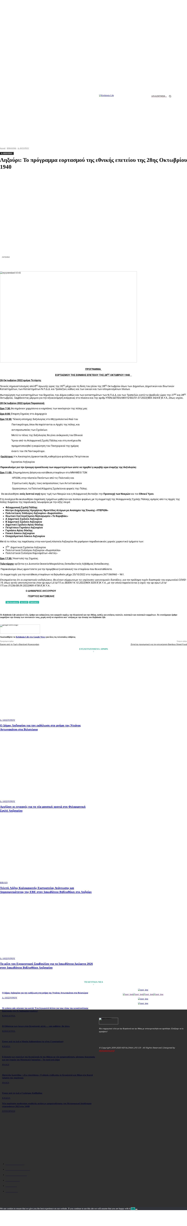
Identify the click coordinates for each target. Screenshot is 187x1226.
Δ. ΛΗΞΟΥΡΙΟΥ (7, 720)
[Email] (93, 264)
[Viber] (132, 264)
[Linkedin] (83, 264)
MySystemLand (106, 1051)
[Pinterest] (63, 264)
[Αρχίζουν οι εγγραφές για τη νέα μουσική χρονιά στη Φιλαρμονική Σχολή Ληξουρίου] (47, 770)
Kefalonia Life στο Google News (30, 637)
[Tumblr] (113, 264)
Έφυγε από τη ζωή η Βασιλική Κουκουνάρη (19, 644)
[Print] (103, 264)
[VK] (123, 264)
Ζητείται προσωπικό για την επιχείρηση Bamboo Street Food (159, 644)
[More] (142, 265)
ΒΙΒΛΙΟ (4, 882)
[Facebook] (44, 264)
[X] (54, 264)
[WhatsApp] (73, 264)
